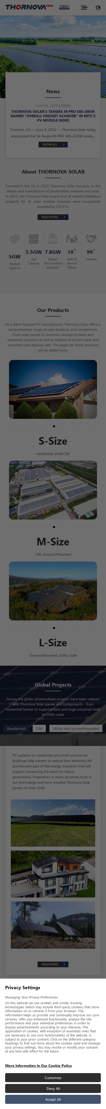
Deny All (53, 1088)
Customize (53, 1077)
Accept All (53, 1099)
